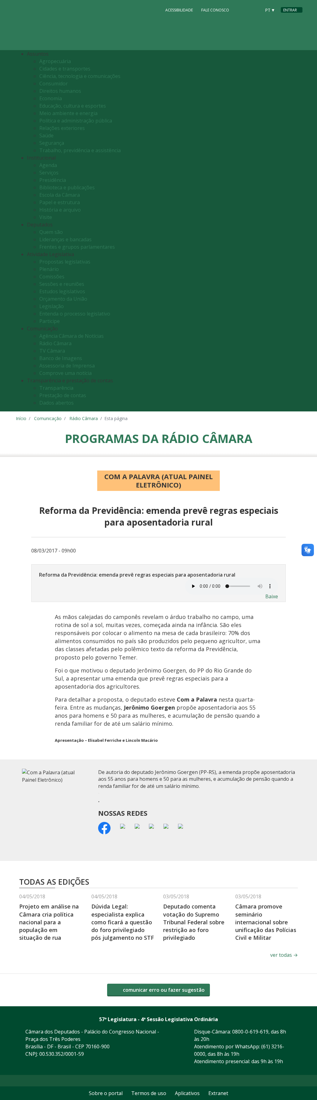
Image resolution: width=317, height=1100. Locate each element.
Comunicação (48, 418)
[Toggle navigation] (296, 230)
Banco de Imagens (60, 358)
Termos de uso (148, 1093)
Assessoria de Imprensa (67, 365)
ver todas (284, 955)
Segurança (51, 143)
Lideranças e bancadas (65, 239)
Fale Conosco (215, 10)
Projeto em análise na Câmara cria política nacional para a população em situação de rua (49, 922)
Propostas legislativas (64, 261)
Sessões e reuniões (61, 284)
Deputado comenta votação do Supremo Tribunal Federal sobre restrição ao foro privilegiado (193, 922)
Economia (50, 98)
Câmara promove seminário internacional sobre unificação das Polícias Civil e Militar (265, 922)
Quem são (51, 232)
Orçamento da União (63, 298)
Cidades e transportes (64, 68)
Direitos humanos (60, 91)
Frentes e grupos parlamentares (77, 246)
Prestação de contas (62, 395)
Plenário (49, 269)
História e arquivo (60, 209)
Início (21, 418)
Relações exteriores (62, 128)
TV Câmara (52, 350)
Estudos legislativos (62, 291)
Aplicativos (187, 1093)
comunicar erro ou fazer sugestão (163, 989)
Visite (45, 217)
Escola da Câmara (59, 194)
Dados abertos (56, 402)
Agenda (48, 165)
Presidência (52, 180)
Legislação (51, 306)
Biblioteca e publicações (67, 187)
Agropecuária (55, 61)
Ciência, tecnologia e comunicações (79, 76)
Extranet (218, 1093)
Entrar (290, 10)
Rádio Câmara (55, 343)
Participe (49, 321)
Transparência (56, 388)
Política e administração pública (75, 120)
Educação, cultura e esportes (72, 105)
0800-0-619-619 (250, 1031)
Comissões (51, 276)
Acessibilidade (179, 10)
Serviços (49, 172)
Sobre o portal (106, 1093)
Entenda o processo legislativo (74, 313)
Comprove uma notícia (65, 373)
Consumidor (53, 83)
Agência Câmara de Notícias (71, 336)
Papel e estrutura (59, 202)
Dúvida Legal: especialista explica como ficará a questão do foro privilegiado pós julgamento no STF (122, 922)
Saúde (46, 135)
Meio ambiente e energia (68, 113)
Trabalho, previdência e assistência (80, 150)
